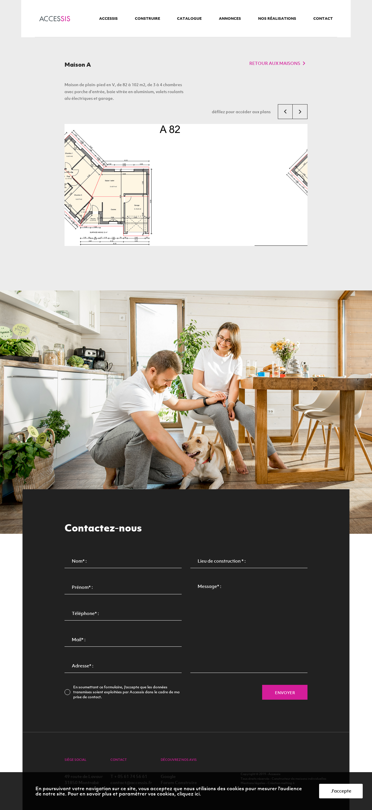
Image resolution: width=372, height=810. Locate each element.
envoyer (285, 692)
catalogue (189, 18)
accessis (108, 18)
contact (323, 18)
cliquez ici (188, 793)
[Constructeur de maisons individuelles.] (54, 18)
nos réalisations (277, 18)
